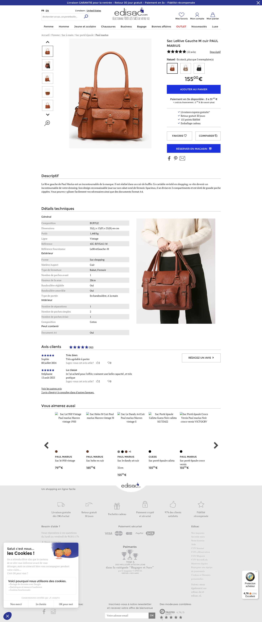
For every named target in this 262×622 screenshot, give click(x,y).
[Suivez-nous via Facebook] (169, 158)
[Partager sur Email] (182, 158)
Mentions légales (199, 563)
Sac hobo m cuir (95, 460)
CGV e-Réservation (200, 551)
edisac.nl (196, 595)
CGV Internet (197, 548)
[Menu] (256, 572)
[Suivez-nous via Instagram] (53, 612)
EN (47, 10)
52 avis (191, 52)
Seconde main (198, 536)
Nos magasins (197, 532)
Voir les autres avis (51, 388)
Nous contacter (52, 542)
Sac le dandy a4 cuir (128, 460)
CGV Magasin (198, 555)
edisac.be (196, 592)
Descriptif (215, 52)
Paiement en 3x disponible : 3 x (192, 100)
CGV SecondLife (199, 559)
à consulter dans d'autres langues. (67, 392)
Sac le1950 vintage (65, 460)
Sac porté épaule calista (161, 460)
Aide (193, 544)
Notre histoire (197, 540)
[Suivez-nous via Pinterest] (175, 158)
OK (152, 615)
